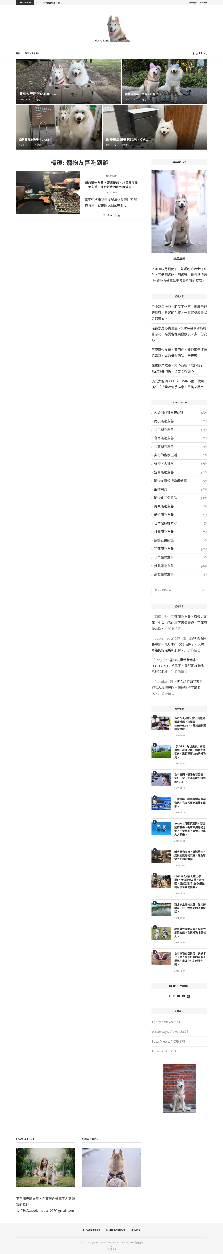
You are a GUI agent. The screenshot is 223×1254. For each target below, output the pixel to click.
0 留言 (94, 99)
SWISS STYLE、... (178, 139)
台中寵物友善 (180, 429)
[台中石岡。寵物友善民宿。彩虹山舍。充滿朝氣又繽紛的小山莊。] (161, 779)
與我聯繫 (203, 2)
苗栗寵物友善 (180, 557)
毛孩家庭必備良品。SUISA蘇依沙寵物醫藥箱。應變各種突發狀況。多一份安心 (179, 334)
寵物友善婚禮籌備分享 (180, 481)
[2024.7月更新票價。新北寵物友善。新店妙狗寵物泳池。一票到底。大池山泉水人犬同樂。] (161, 828)
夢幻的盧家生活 (180, 455)
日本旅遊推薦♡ (180, 523)
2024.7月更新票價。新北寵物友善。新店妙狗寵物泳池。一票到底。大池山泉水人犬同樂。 (190, 829)
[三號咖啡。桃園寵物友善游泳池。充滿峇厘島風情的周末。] (161, 803)
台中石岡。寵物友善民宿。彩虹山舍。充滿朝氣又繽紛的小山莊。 (190, 778)
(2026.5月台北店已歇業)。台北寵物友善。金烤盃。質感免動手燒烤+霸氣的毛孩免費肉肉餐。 (189, 882)
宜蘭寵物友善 (180, 472)
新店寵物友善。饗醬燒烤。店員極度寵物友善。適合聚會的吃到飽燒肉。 (190, 855)
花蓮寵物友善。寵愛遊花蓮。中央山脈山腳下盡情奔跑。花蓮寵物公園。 (179, 623)
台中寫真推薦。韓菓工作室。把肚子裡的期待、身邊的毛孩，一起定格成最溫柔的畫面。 (179, 312)
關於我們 (193, 2)
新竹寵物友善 (180, 515)
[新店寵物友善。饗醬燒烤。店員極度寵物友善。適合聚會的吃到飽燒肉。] (48, 192)
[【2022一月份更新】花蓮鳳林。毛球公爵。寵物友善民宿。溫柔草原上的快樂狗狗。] (161, 751)
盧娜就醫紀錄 (180, 540)
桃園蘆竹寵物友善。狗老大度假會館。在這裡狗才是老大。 (178, 687)
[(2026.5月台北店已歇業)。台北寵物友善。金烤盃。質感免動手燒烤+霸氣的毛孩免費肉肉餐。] (161, 881)
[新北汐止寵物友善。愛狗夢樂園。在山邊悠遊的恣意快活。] (161, 909)
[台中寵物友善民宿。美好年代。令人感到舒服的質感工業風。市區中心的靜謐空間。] (161, 958)
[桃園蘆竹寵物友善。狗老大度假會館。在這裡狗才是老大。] (161, 933)
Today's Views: (163, 1022)
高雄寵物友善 (180, 574)
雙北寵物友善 (111, 176)
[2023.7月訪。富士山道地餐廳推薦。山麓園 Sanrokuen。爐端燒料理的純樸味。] (161, 723)
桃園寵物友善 (180, 532)
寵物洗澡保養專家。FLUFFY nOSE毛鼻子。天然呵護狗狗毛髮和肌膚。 (178, 644)
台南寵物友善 (180, 438)
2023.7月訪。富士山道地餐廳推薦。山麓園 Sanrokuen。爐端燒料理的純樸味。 (190, 724)
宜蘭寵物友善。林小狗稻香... (97, 94)
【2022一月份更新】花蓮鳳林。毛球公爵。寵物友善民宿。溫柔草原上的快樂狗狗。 (190, 752)
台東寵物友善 (180, 446)
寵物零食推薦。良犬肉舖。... (93, 139)
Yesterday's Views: (165, 1031)
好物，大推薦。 (32, 53)
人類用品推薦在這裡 (180, 412)
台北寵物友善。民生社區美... (199, 94)
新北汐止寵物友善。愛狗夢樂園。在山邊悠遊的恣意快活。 (190, 908)
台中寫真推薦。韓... (52, 3)
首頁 (18, 53)
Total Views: (161, 1041)
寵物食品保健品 (180, 497)
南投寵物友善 (180, 421)
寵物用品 (180, 489)
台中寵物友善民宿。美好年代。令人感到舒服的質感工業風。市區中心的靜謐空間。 (190, 959)
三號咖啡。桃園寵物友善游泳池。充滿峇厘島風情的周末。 (190, 803)
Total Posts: (160, 1051)
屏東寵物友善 (180, 506)
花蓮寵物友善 (180, 549)
